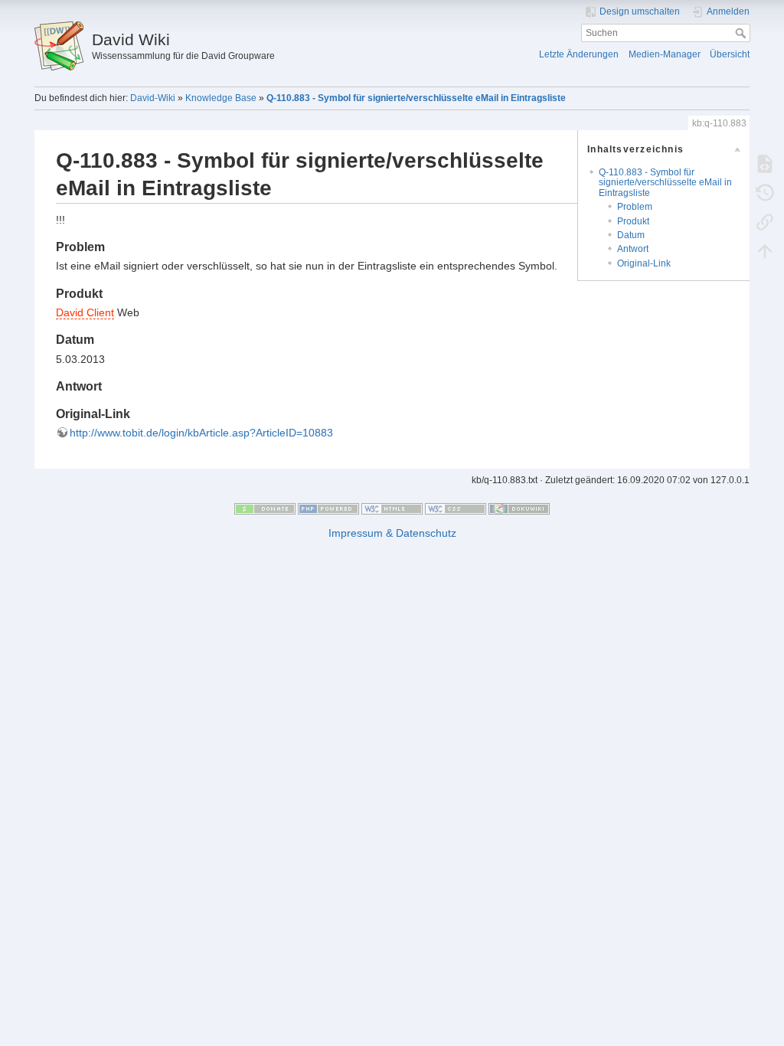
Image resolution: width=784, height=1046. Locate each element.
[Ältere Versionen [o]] (764, 192)
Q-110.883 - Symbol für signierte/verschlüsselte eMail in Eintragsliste (416, 98)
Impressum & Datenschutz (392, 533)
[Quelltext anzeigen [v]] (764, 163)
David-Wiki (152, 98)
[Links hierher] (764, 221)
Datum (631, 235)
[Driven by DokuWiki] (519, 508)
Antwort (632, 249)
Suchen (742, 33)
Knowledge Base (220, 98)
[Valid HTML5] (392, 508)
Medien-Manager (665, 54)
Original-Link (644, 263)
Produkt (633, 221)
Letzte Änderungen (579, 54)
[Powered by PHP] (328, 508)
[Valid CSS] (455, 508)
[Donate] (265, 508)
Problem (634, 206)
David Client (85, 312)
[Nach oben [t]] (764, 250)
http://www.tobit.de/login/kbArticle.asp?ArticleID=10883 (201, 433)
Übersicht (730, 54)
